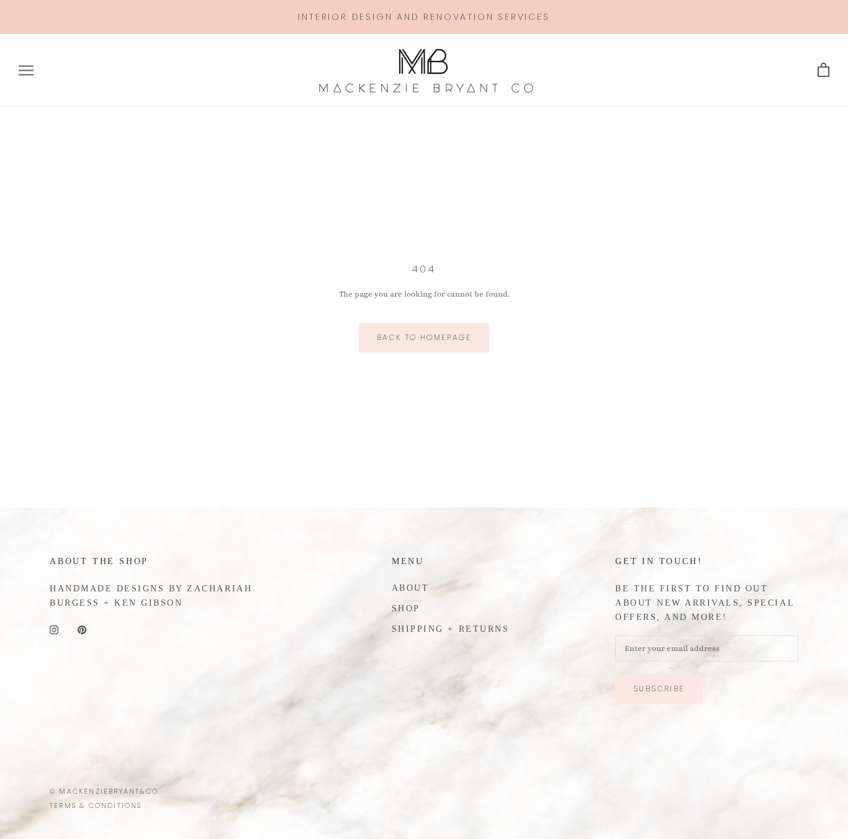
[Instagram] (54, 629)
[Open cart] (823, 70)
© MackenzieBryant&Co (104, 791)
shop (406, 608)
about (411, 588)
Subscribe (659, 688)
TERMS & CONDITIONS (96, 805)
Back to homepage (424, 337)
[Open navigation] (26, 70)
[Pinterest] (82, 629)
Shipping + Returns (450, 629)
